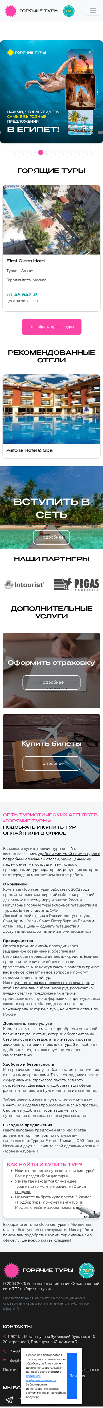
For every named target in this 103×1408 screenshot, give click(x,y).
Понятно (73, 1376)
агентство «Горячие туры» (43, 1224)
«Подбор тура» (28, 1202)
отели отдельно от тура (50, 1044)
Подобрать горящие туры (52, 327)
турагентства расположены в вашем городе (54, 983)
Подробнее (52, 537)
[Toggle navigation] (93, 11)
